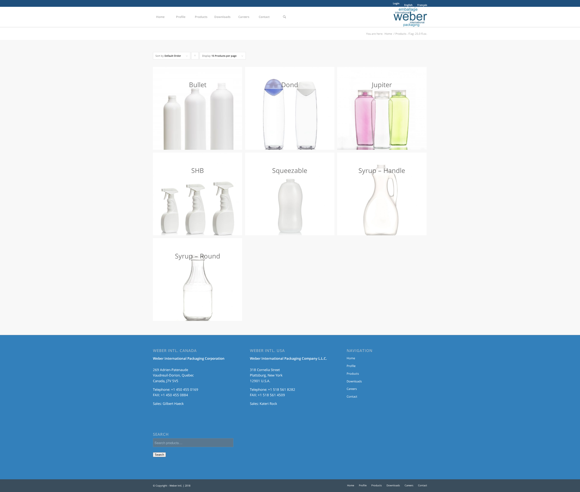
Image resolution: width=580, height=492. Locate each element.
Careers (352, 389)
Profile (351, 366)
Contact (352, 396)
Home (388, 33)
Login (396, 3)
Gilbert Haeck (173, 403)
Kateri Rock (268, 403)
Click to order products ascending (195, 56)
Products (400, 33)
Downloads (354, 381)
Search (159, 454)
